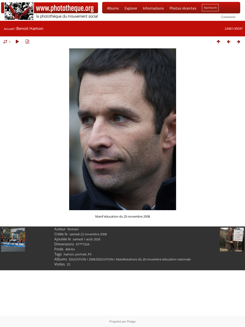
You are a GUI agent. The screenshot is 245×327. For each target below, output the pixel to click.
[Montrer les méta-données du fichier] (27, 41)
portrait (80, 254)
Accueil (9, 29)
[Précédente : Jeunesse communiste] (228, 41)
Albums (113, 8)
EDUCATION (77, 259)
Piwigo (131, 321)
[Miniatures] (218, 41)
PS (89, 254)
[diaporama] (17, 41)
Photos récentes (182, 8)
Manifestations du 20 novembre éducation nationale (153, 259)
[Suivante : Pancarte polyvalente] (239, 41)
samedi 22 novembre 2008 (88, 234)
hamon (69, 254)
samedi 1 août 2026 (86, 239)
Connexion (228, 17)
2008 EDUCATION (101, 259)
